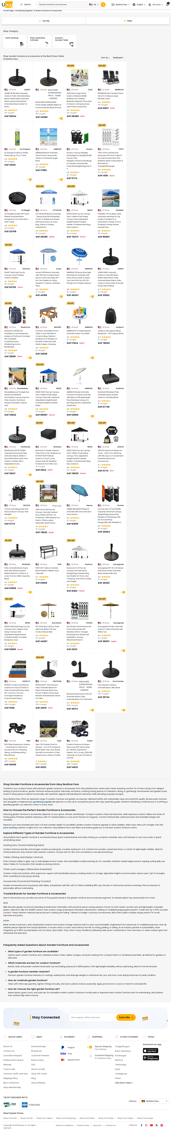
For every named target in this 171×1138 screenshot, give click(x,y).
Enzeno (89, 149)
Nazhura (88, 564)
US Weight (25, 210)
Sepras (89, 505)
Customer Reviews (40, 1055)
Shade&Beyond (23, 388)
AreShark (120, 388)
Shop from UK (27, 1118)
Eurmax (120, 505)
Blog (33, 1078)
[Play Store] (151, 1058)
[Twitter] (156, 1125)
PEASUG (26, 505)
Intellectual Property (13, 1060)
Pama (118, 1078)
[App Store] (151, 1051)
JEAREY (27, 90)
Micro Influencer (11, 1082)
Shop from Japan (44, 1118)
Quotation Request (12, 1055)
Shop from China (105, 1118)
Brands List (36, 1051)
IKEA (5, 907)
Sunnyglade (118, 564)
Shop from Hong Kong (65, 1118)
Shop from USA (10, 1118)
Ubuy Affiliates (38, 1082)
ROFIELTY (26, 681)
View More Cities (123, 1082)
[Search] (103, 4)
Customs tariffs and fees (15, 1073)
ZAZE (90, 90)
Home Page (8, 10)
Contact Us (8, 1051)
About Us (7, 1046)
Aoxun (58, 269)
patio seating (10, 827)
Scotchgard (25, 149)
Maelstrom (25, 327)
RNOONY (57, 327)
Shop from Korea (86, 1118)
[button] (120, 4)
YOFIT (121, 149)
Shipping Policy (10, 1078)
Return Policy (37, 1060)
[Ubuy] (7, 4)
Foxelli (89, 741)
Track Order (9, 1069)
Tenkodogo (120, 1064)
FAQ (33, 1064)
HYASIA (89, 623)
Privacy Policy (83, 1125)
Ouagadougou (122, 1046)
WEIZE (89, 210)
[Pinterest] (161, 1125)
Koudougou (121, 1055)
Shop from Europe (145, 1118)
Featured (117, 57)
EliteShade (25, 447)
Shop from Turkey (125, 1118)
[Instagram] (146, 1125)
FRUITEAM (57, 681)
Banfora (119, 1060)
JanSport (120, 327)
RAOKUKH (26, 564)
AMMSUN (57, 149)
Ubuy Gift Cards (39, 1073)
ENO (28, 741)
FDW (59, 564)
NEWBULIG (119, 90)
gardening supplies (42, 801)
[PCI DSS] (9, 1104)
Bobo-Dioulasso (123, 1051)
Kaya (117, 1069)
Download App (38, 1046)
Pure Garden (118, 681)
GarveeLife (56, 623)
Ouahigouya (121, 1073)
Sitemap (7, 1064)
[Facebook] (142, 1125)
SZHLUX (120, 447)
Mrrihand (57, 447)
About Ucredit (38, 1069)
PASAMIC (120, 210)
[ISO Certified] (29, 1105)
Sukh (59, 741)
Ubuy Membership (12, 1087)
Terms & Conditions (64, 1125)
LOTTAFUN (57, 210)
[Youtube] (151, 1125)
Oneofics (26, 269)
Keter (6, 924)
